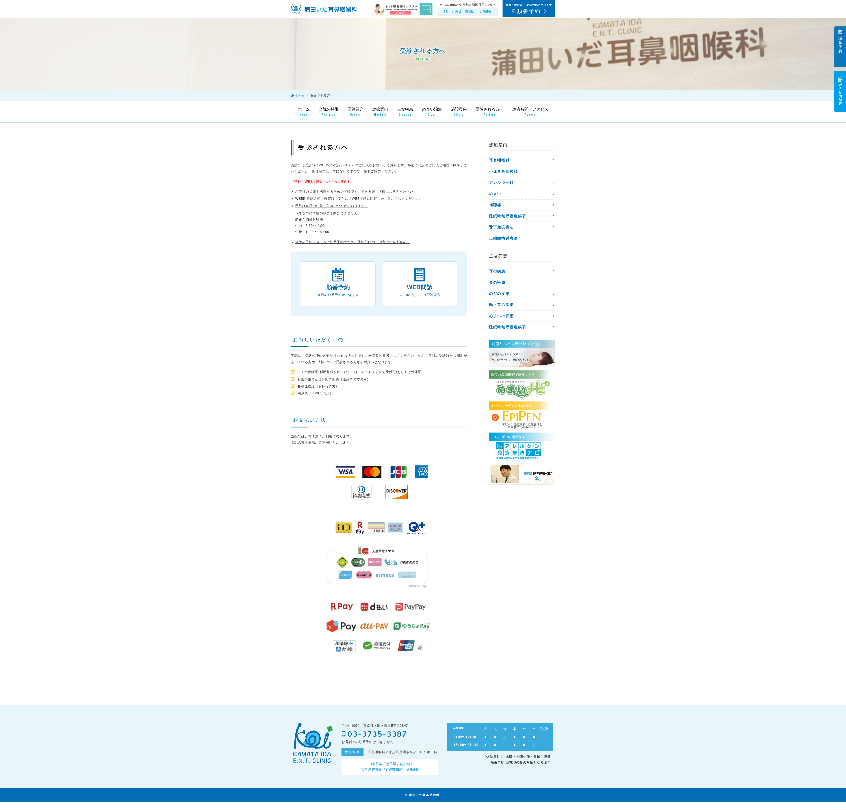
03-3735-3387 (377, 734)
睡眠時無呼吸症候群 (507, 216)
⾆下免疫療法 (501, 227)
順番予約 (528, 11)
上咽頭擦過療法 (503, 238)
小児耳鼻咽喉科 (503, 171)
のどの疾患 (499, 294)
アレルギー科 (501, 182)
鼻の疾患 (497, 282)
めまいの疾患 (501, 316)
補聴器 (495, 205)
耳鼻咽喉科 (499, 160)
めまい (495, 194)
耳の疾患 (497, 271)
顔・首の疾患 (501, 305)
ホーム (299, 95)
